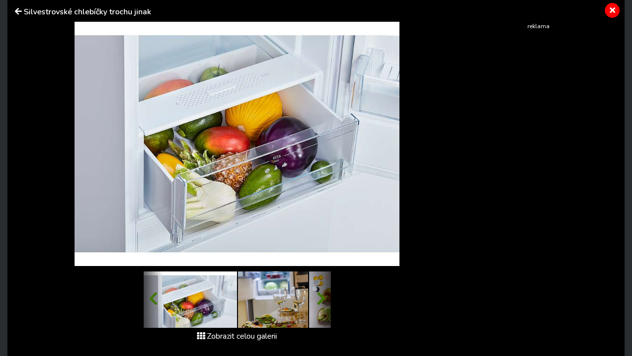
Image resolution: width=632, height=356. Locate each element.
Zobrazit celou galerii (242, 336)
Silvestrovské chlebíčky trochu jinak (87, 11)
